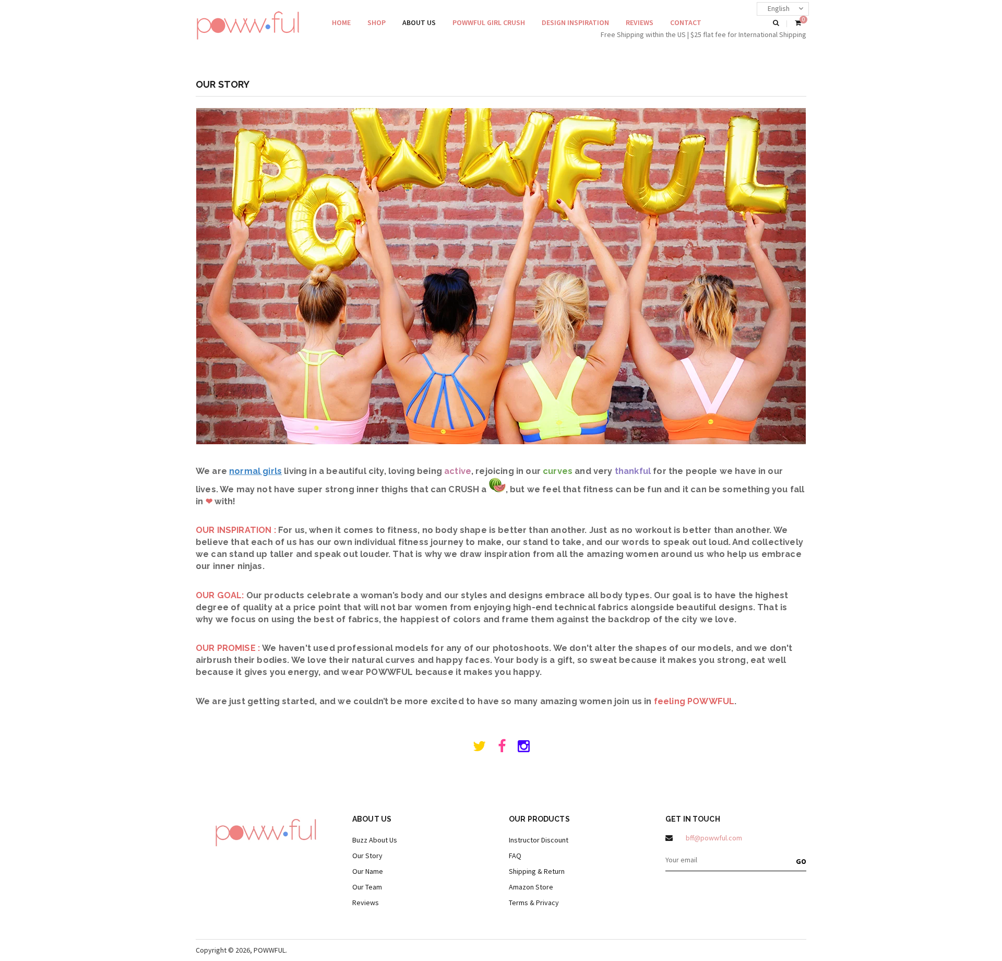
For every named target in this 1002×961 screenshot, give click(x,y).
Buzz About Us (374, 840)
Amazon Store (531, 887)
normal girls (255, 471)
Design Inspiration (575, 22)
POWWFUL (269, 950)
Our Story (367, 855)
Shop (376, 22)
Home (341, 22)
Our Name (367, 871)
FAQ (515, 855)
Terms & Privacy (534, 902)
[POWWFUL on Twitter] (479, 748)
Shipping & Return (537, 871)
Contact (685, 22)
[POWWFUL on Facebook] (502, 748)
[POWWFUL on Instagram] (524, 748)
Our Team (367, 887)
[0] (798, 23)
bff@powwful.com (714, 838)
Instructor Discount (538, 840)
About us (419, 22)
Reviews (639, 22)
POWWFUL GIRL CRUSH (488, 22)
